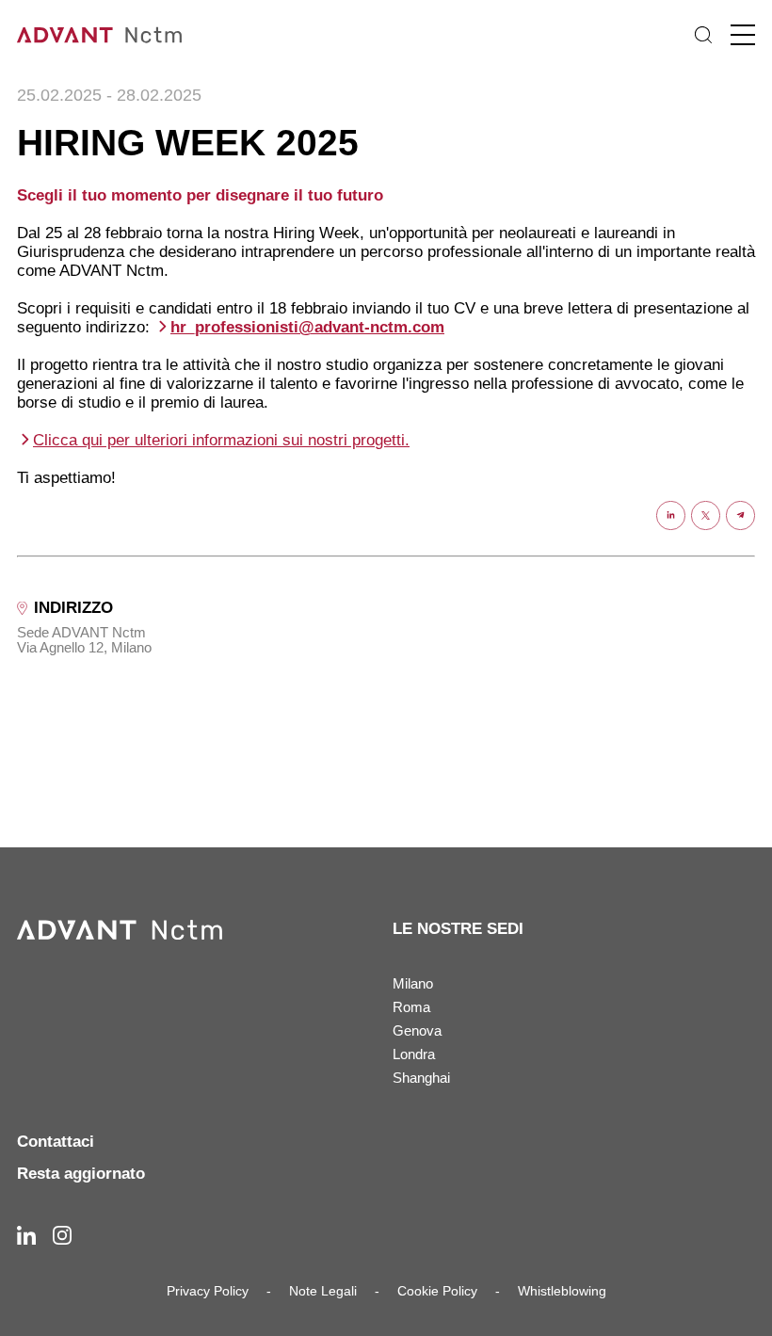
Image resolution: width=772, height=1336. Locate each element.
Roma (411, 1007)
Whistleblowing (562, 1290)
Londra (414, 1054)
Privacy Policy (208, 1290)
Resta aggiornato (81, 1174)
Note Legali (323, 1290)
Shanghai (421, 1078)
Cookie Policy (437, 1290)
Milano (413, 983)
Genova (417, 1030)
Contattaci (55, 1142)
